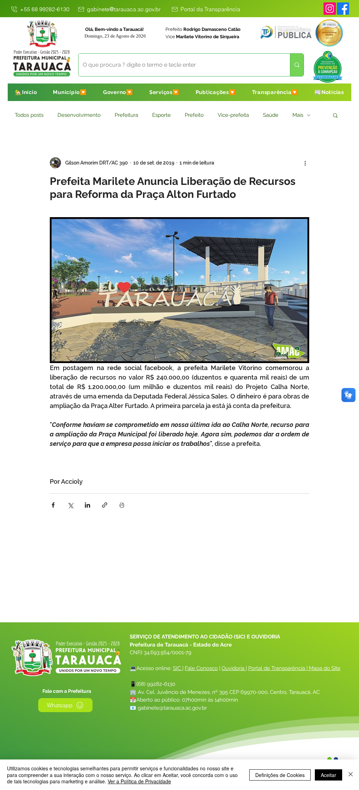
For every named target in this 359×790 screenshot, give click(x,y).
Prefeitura (126, 115)
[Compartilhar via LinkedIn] (87, 505)
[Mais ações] (305, 163)
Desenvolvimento (79, 115)
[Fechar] (350, 774)
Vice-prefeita (233, 115)
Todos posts (29, 115)
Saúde (270, 115)
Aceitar (328, 774)
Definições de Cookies (280, 774)
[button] (70, 92)
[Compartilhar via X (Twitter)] (70, 505)
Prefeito (194, 115)
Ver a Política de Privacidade (139, 781)
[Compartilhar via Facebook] (53, 505)
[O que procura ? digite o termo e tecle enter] (297, 65)
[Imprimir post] (121, 505)
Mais (297, 115)
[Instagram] (330, 8)
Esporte (161, 115)
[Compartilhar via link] (104, 505)
